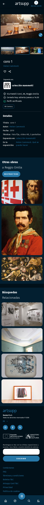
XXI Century (9, 106)
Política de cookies (11, 491)
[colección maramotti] (7, 85)
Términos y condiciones (13, 475)
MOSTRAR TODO (11, 174)
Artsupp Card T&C (10, 483)
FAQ (4, 472)
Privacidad (8, 487)
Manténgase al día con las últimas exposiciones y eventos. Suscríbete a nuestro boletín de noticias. (21, 446)
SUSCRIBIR (21, 459)
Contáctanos (8, 468)
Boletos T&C (8, 479)
